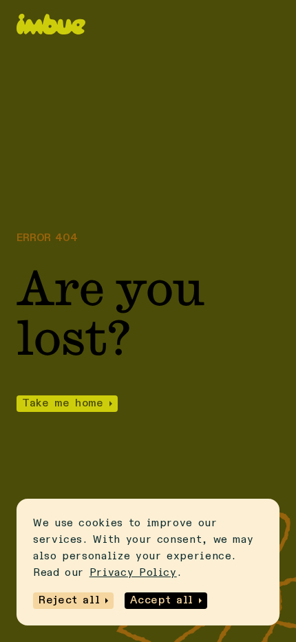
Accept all (161, 600)
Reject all (69, 600)
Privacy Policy (133, 573)
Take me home (63, 403)
